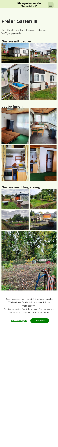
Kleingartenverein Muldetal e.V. (29, 5)
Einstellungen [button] (19, 320)
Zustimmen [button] (39, 320)
